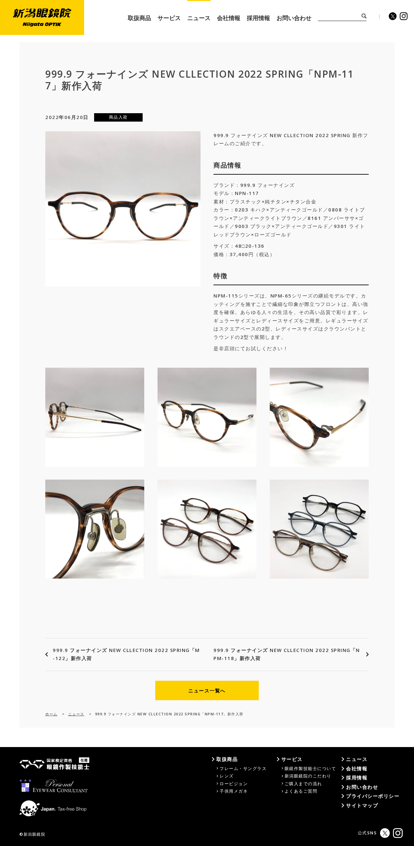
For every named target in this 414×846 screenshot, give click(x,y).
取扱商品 (227, 759)
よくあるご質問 (301, 791)
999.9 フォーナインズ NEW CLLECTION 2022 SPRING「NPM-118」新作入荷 (286, 654)
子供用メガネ (234, 791)
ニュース (76, 713)
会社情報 (356, 768)
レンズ (227, 776)
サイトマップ (362, 805)
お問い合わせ (362, 787)
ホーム (51, 713)
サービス (292, 759)
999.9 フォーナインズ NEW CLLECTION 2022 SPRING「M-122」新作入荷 (126, 654)
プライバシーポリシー (372, 796)
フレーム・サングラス (243, 768)
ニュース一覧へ (207, 690)
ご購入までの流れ (303, 783)
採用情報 (356, 777)
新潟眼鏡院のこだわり (308, 776)
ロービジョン (234, 783)
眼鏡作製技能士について (310, 768)
